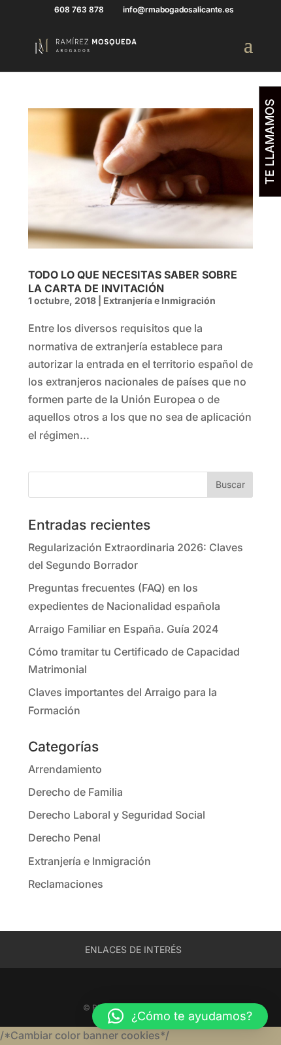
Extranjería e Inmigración (159, 300)
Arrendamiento (65, 769)
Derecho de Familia (75, 791)
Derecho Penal (64, 837)
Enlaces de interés (133, 949)
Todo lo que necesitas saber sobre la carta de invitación (132, 281)
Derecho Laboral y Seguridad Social (116, 814)
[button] (180, 1016)
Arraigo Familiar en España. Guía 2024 (123, 628)
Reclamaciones (65, 883)
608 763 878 (79, 9)
